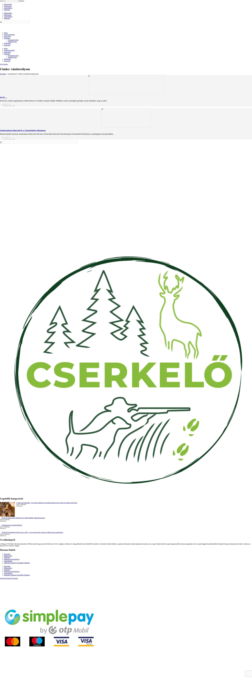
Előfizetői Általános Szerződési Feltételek (17, 563)
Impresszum (7, 6)
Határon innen (8, 105)
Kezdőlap (3, 74)
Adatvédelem (8, 8)
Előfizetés (7, 10)
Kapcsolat (7, 45)
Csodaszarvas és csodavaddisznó (12, 525)
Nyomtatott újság (13, 40)
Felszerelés (7, 36)
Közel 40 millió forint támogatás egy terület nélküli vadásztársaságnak (23, 518)
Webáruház (7, 43)
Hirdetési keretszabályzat (11, 559)
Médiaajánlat (8, 4)
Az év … (3, 97)
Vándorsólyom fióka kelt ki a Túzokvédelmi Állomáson (23, 131)
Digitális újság (12, 42)
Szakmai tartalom (9, 34)
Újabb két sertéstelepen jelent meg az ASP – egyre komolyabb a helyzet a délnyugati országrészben (32, 532)
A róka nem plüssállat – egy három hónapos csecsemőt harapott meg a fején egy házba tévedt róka (46, 503)
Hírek (5, 33)
